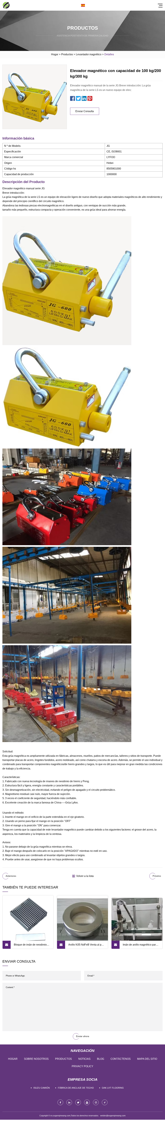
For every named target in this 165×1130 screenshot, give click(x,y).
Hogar (54, 54)
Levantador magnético (88, 54)
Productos (67, 54)
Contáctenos (121, 1059)
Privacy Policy (82, 1066)
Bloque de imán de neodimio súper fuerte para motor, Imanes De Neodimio (32, 946)
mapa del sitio (147, 1059)
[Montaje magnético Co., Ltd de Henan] (6, 5)
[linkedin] (69, 1102)
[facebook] (60, 1102)
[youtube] (87, 1102)
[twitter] (78, 1102)
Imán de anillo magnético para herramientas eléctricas (140, 946)
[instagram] (96, 1102)
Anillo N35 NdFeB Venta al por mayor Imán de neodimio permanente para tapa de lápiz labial (86, 946)
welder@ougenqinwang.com (113, 1116)
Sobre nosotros (36, 1059)
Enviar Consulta (84, 111)
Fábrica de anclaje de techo (76, 1088)
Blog (100, 1059)
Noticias (84, 1059)
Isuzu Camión (41, 1088)
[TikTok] (104, 1102)
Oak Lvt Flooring (113, 1088)
